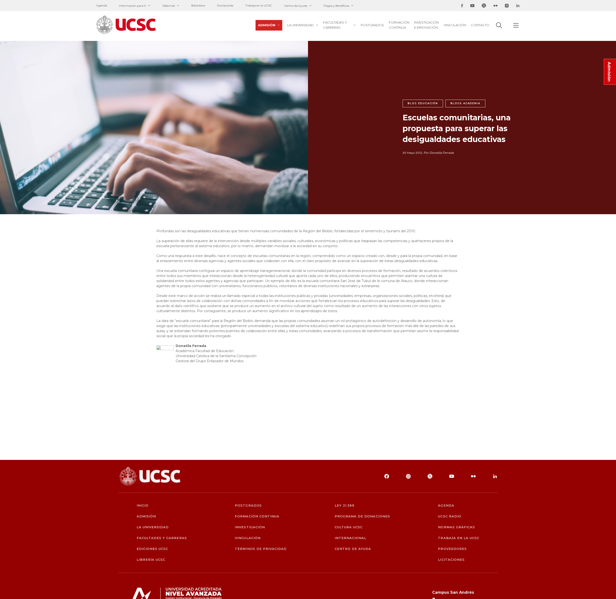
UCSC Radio (449, 516)
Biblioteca (198, 5)
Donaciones (225, 5)
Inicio (142, 505)
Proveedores (452, 549)
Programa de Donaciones (362, 516)
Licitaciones (451, 559)
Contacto (480, 25)
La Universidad (300, 25)
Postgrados (372, 25)
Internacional (350, 538)
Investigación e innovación (426, 24)
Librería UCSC (151, 559)
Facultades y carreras (335, 24)
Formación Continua (399, 24)
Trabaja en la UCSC (258, 5)
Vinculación (455, 25)
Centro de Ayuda (295, 5)
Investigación (250, 527)
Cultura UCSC (349, 527)
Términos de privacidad (261, 549)
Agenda (101, 5)
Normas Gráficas (456, 527)
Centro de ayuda (353, 549)
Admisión (266, 25)
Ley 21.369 (344, 505)
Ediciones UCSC (152, 549)
